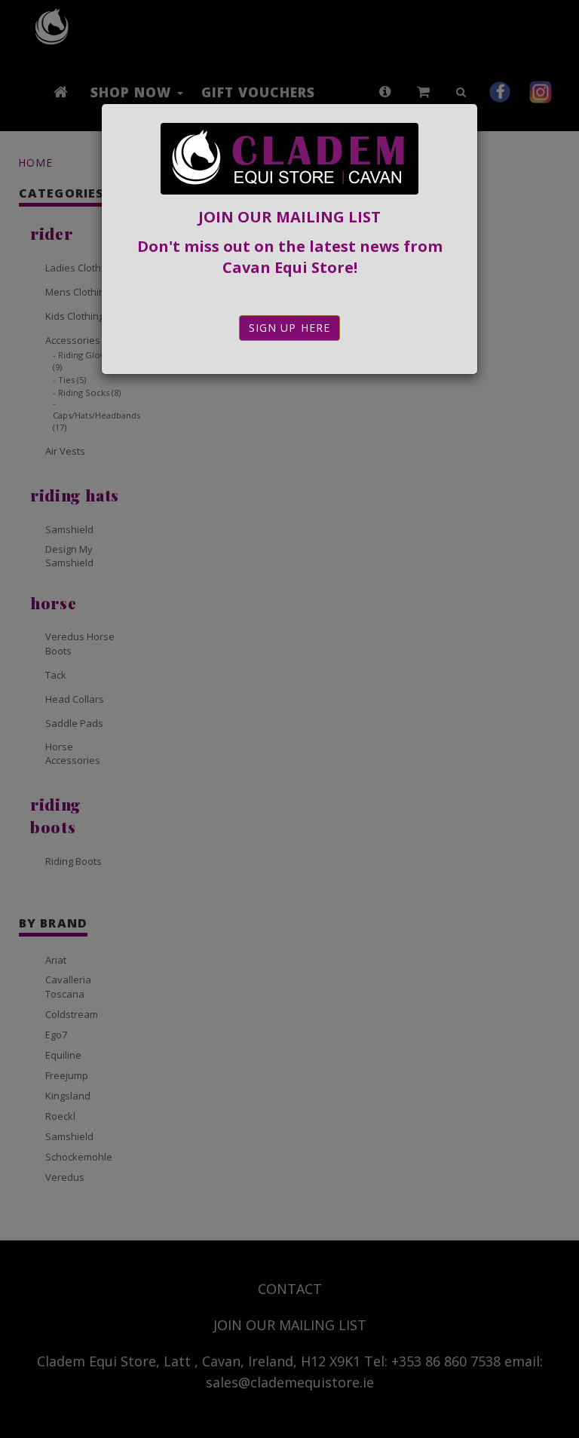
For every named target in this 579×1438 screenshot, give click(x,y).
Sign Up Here (289, 327)
